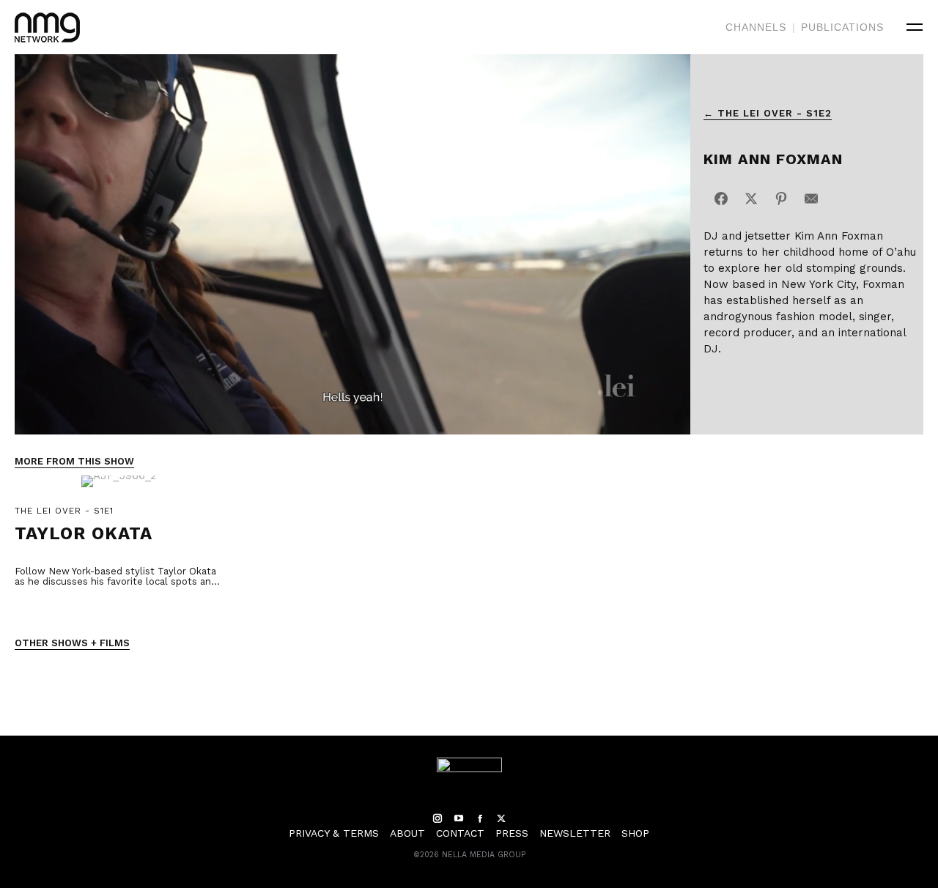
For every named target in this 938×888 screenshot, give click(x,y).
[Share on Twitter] (751, 198)
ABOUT (407, 833)
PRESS (511, 833)
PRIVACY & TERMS (334, 833)
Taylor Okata (83, 533)
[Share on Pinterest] (781, 198)
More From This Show (74, 461)
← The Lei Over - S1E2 (768, 113)
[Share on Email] (811, 198)
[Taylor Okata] (119, 489)
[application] (352, 244)
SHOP (635, 833)
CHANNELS (755, 27)
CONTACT (460, 833)
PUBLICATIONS (842, 27)
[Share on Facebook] (721, 198)
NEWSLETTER (574, 833)
